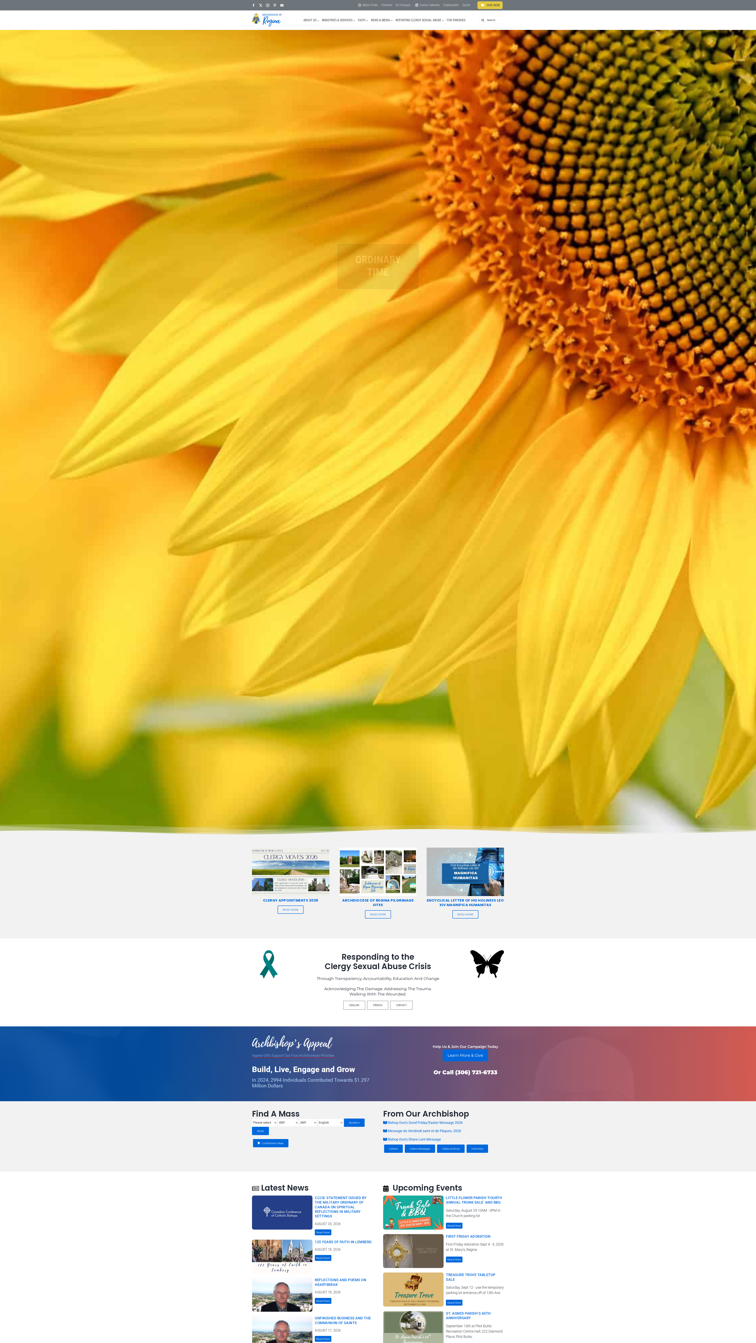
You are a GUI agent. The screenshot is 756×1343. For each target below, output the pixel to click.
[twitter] (260, 5)
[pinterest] (274, 5)
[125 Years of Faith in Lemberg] (282, 1241)
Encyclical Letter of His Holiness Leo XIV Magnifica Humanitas (465, 902)
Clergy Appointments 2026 (290, 900)
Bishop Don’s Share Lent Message (414, 1139)
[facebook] (253, 5)
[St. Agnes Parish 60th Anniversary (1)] (413, 1313)
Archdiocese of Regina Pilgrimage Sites (378, 902)
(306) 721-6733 (476, 1072)
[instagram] (267, 5)
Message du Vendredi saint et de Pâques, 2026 (424, 1131)
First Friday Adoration (468, 1236)
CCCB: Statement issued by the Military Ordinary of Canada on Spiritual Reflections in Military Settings (341, 1207)
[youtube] (282, 5)
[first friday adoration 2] (413, 1236)
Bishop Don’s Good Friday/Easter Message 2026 (427, 1123)
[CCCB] (282, 1197)
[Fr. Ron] (282, 1279)
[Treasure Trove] (413, 1274)
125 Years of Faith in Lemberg (343, 1242)
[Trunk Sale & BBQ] (413, 1197)
